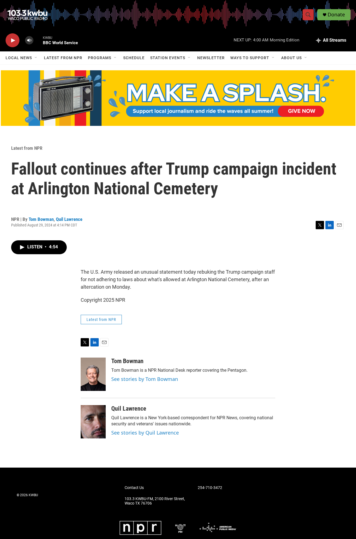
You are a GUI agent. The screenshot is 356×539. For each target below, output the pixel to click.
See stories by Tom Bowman (144, 379)
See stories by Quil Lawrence (145, 432)
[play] (12, 40)
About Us (291, 58)
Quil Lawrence (69, 219)
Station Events (167, 58)
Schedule (134, 58)
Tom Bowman (41, 219)
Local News (19, 58)
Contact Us (134, 488)
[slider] (38, 40)
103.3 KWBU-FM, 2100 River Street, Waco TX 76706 (155, 501)
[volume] (29, 40)
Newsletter (211, 58)
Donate (336, 15)
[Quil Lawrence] (93, 421)
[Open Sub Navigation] (36, 58)
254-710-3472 (210, 488)
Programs (99, 58)
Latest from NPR (63, 58)
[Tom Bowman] (93, 374)
